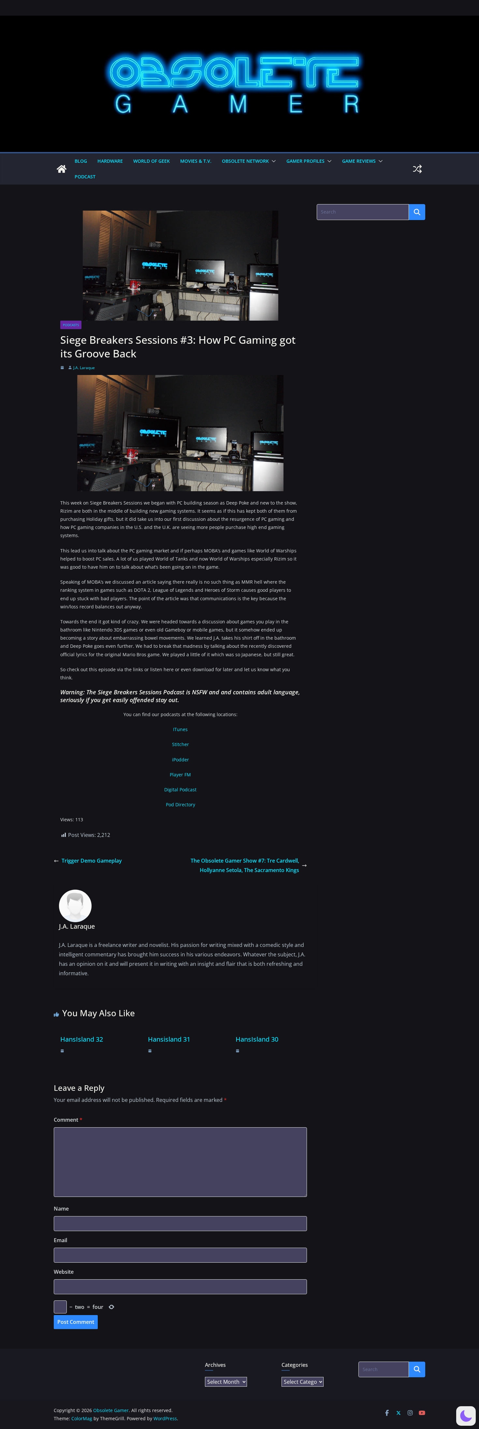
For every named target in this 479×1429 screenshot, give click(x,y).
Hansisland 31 (169, 1039)
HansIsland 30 (257, 1039)
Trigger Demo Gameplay (92, 860)
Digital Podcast (180, 789)
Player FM (180, 774)
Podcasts (71, 325)
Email (60, 1240)
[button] (272, 161)
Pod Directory (180, 804)
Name (61, 1208)
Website (64, 1271)
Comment (68, 1119)
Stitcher (180, 744)
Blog (81, 161)
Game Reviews (359, 161)
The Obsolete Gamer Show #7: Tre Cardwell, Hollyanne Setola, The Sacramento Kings (245, 865)
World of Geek (151, 161)
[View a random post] (417, 169)
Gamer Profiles (305, 161)
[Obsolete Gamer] (61, 169)
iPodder (180, 759)
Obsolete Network (245, 161)
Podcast (85, 176)
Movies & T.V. (195, 161)
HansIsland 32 (81, 1039)
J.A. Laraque (84, 367)
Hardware (110, 161)
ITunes (180, 729)
